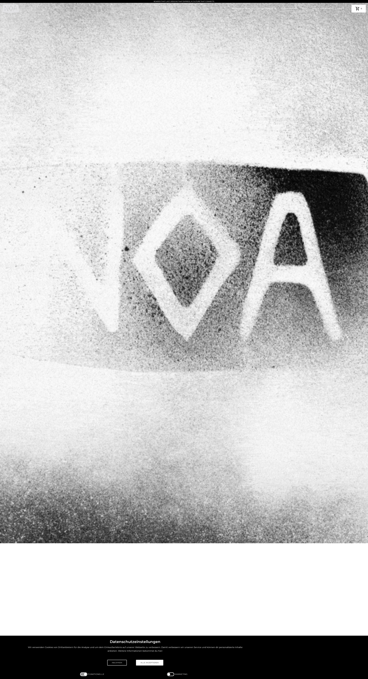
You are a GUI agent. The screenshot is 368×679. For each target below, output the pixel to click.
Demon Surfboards (322, 8)
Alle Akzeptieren (150, 663)
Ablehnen (117, 663)
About (340, 8)
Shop (304, 8)
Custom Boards (289, 8)
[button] (242, 8)
